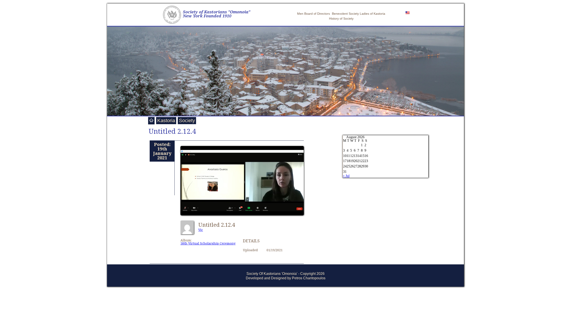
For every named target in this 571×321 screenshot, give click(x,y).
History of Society (341, 18)
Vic (200, 230)
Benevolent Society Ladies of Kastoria (358, 13)
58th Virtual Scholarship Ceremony (208, 243)
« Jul (346, 176)
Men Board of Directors (313, 13)
